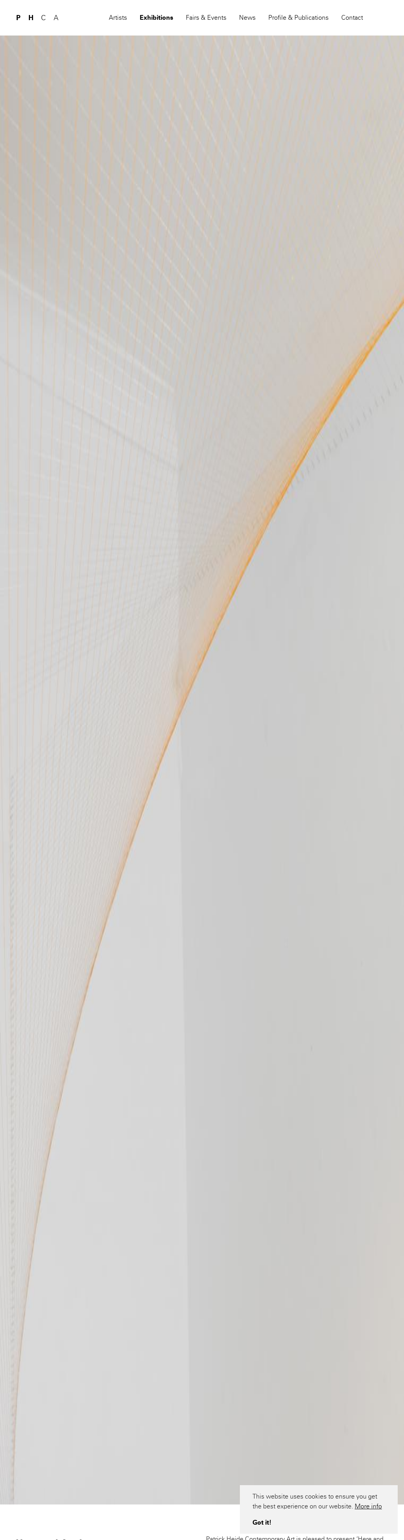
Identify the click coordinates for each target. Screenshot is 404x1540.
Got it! (261, 1522)
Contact (352, 17)
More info (368, 1506)
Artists (118, 17)
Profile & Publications (298, 17)
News (247, 17)
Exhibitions (156, 17)
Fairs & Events (206, 17)
